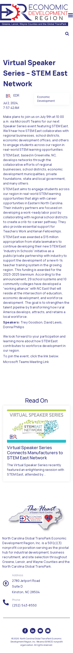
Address (17, 575)
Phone (16, 600)
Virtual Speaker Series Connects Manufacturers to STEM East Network (35, 453)
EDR (16, 95)
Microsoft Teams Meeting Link (26, 362)
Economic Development (46, 99)
